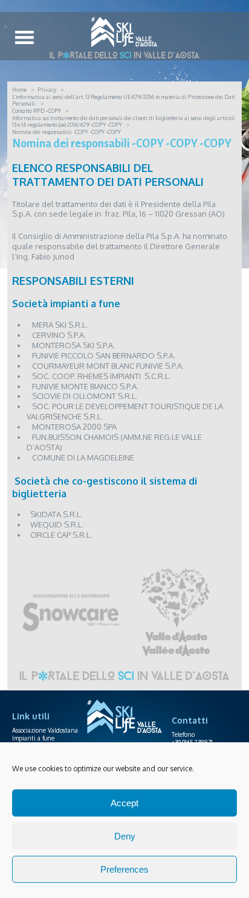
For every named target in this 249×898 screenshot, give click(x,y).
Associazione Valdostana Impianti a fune (45, 734)
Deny (124, 836)
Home (19, 89)
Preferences (124, 869)
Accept (124, 803)
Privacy (46, 89)
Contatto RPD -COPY (36, 110)
